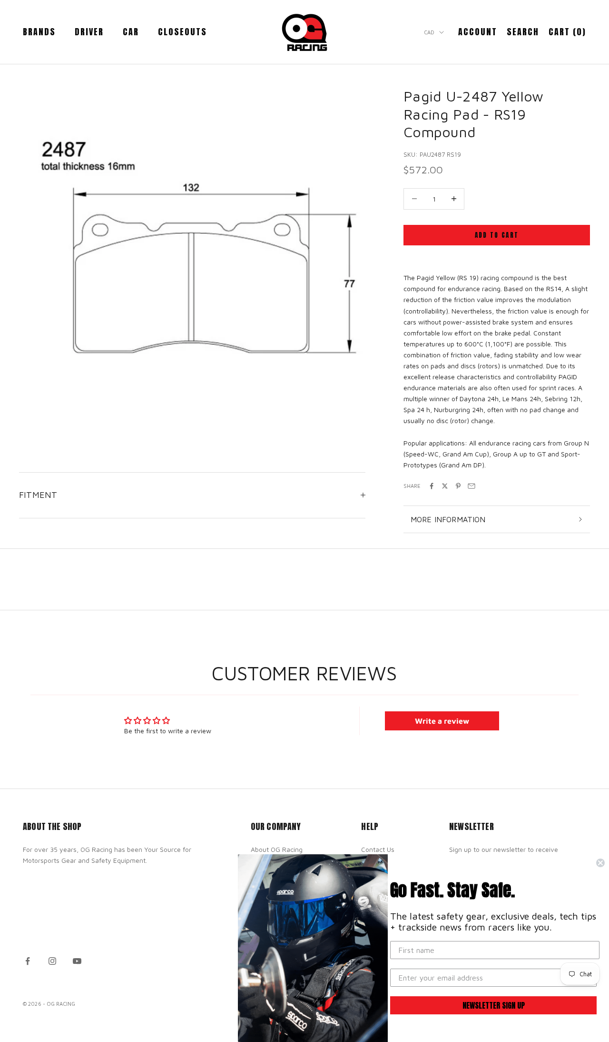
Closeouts (182, 31)
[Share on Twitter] (445, 486)
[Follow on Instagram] (52, 961)
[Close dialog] (600, 863)
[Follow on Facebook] (27, 961)
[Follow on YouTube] (77, 961)
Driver (89, 31)
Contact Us (377, 849)
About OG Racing (277, 849)
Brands (39, 31)
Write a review (442, 721)
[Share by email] (471, 486)
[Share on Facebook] (431, 486)
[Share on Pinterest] (458, 486)
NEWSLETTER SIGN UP (493, 1005)
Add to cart (497, 235)
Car (131, 31)
